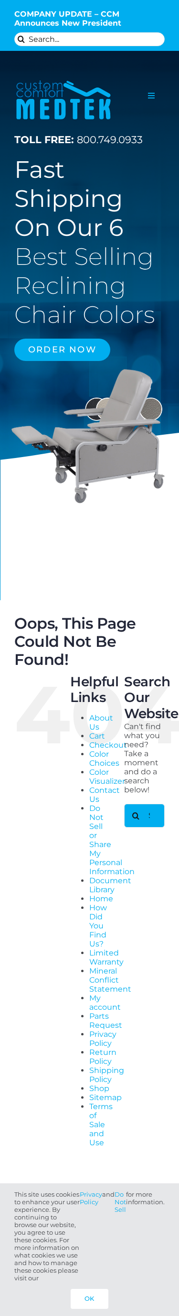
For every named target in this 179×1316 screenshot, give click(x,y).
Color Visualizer (107, 777)
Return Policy (102, 1057)
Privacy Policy (102, 1039)
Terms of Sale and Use (101, 1124)
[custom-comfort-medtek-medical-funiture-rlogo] (63, 78)
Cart (97, 736)
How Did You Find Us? (98, 925)
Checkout (108, 745)
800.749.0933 (78, 140)
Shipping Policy (106, 1075)
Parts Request (105, 1021)
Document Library (110, 885)
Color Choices (104, 759)
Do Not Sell (120, 1201)
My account (105, 1003)
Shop (99, 1088)
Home (101, 898)
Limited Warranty (106, 957)
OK (89, 1298)
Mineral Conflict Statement (110, 980)
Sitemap (105, 1097)
